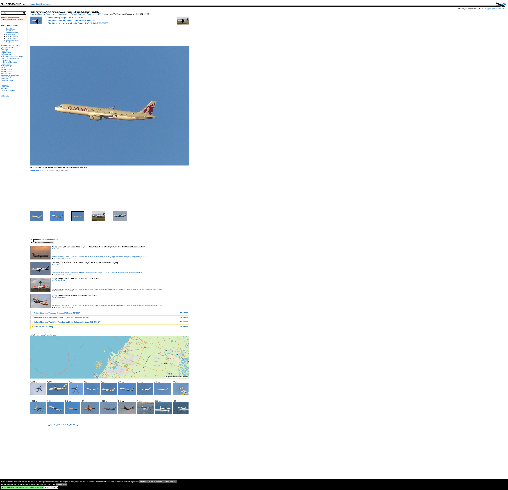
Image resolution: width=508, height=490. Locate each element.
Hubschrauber (6, 64)
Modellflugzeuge (7, 73)
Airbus (89, 14)
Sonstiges (4, 79)
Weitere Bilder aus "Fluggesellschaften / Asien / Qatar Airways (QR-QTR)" (61, 317)
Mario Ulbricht (35, 170)
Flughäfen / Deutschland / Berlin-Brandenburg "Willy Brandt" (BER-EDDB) (101, 289)
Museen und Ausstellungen (11, 75)
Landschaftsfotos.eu (12, 40)
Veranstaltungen (7, 81)
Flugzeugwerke (6, 55)
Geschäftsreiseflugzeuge (10, 58)
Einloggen (487, 9)
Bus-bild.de (9, 31)
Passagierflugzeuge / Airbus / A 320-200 (65, 18)
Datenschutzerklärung (8, 90)
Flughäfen (4, 49)
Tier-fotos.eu (10, 42)
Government (5, 60)
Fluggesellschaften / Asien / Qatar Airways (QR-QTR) (71, 20)
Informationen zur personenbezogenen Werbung (158, 482)
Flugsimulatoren (7, 53)
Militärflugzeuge (6, 71)
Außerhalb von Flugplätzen (10, 45)
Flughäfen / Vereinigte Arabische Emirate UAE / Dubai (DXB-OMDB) (78, 23)
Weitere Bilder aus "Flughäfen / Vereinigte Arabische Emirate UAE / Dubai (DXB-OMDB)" (67, 322)
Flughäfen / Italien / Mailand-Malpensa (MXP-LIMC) (94, 257)
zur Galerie (184, 313)
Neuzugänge (5, 85)
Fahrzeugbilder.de (12, 32)
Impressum (47, 4)
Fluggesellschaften (8, 47)
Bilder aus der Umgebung (43, 327)
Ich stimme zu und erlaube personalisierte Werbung (22, 487)
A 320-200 (97, 14)
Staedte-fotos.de (11, 38)
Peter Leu (55, 249)
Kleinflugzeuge (6, 66)
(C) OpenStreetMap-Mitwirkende (176, 377)
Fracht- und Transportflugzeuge (12, 56)
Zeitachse (4, 89)
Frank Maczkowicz (58, 280)
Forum (32, 4)
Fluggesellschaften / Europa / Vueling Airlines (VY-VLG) (128, 257)
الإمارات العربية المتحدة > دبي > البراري (43, 335)
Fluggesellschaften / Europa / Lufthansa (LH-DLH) (68, 272)
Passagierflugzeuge (78, 14)
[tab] (109, 313)
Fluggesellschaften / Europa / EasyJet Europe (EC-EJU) (144, 289)
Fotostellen (5, 87)
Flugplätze (4, 51)
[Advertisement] (78, 35)
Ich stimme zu (51, 487)
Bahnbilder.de (10, 29)
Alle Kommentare (51, 240)
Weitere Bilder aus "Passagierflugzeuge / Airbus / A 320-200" (57, 313)
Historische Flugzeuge (9, 62)
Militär (3, 68)
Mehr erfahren (61, 484)
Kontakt (39, 4)
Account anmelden (499, 9)
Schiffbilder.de (10, 34)
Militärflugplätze (6, 69)
